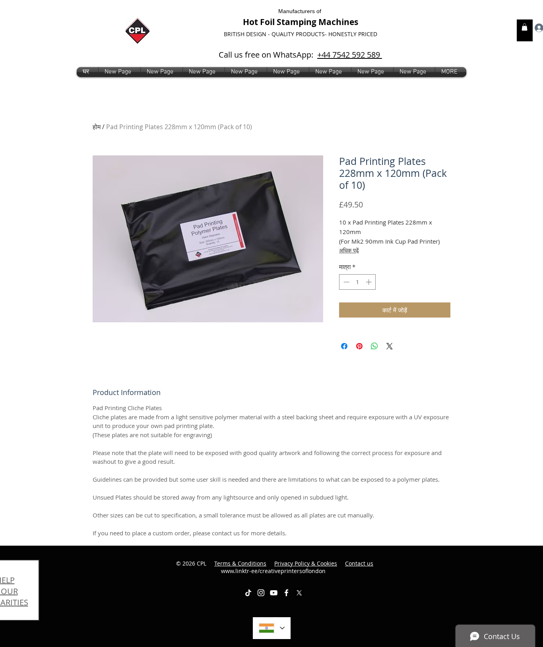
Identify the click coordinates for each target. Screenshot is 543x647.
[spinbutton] (357, 282)
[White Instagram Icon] (261, 592)
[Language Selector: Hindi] (272, 628)
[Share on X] (389, 346)
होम (97, 126)
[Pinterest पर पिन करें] (359, 346)
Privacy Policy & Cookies (305, 563)
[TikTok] (248, 592)
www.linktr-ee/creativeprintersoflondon (297, 567)
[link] (524, 27)
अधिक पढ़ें (349, 250)
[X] (299, 592)
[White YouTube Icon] (273, 592)
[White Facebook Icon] (286, 592)
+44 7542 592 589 (349, 54)
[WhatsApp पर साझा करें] (374, 346)
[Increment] (369, 282)
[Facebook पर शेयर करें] (344, 346)
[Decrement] (345, 282)
